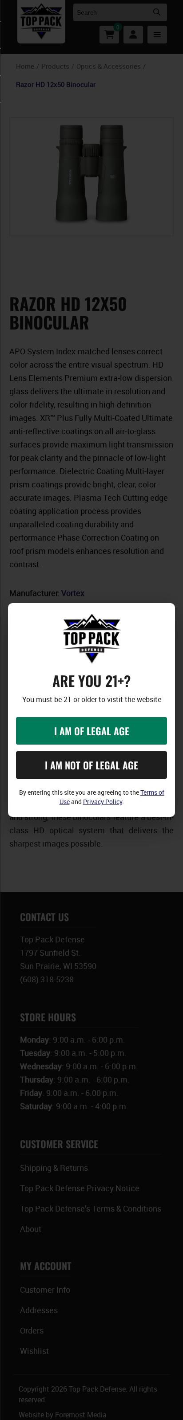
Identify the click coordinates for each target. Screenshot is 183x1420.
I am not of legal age (91, 765)
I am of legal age (91, 731)
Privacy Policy (102, 801)
